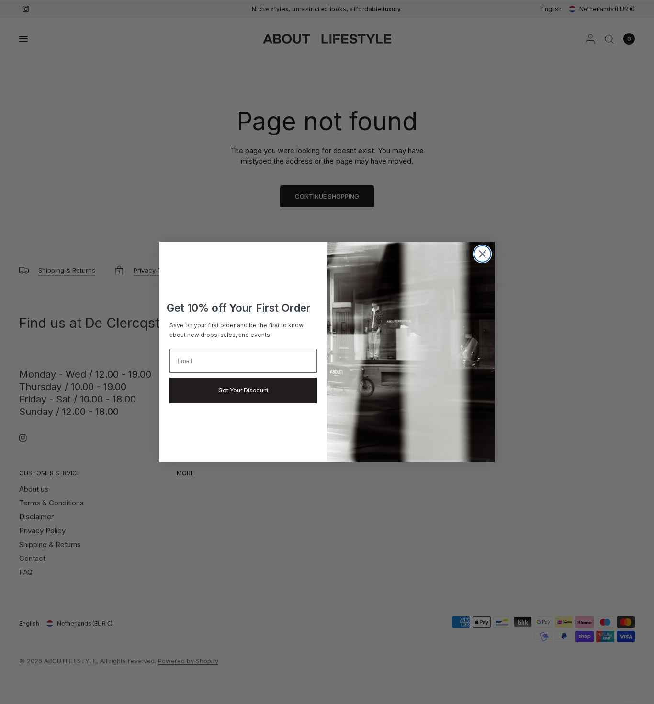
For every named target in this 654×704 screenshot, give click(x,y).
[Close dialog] (482, 254)
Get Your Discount (243, 390)
